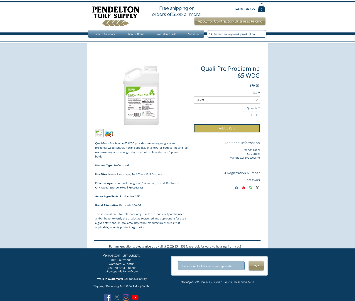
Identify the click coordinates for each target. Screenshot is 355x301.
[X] (117, 297)
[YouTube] (135, 297)
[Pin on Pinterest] (243, 188)
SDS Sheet (253, 153)
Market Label (252, 150)
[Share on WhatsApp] (250, 188)
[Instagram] (126, 297)
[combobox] (227, 99)
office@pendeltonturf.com (121, 271)
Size (256, 93)
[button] (261, 7)
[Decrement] (245, 115)
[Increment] (257, 115)
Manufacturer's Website (245, 157)
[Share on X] (257, 188)
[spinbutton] (251, 115)
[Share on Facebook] (236, 188)
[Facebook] (107, 297)
